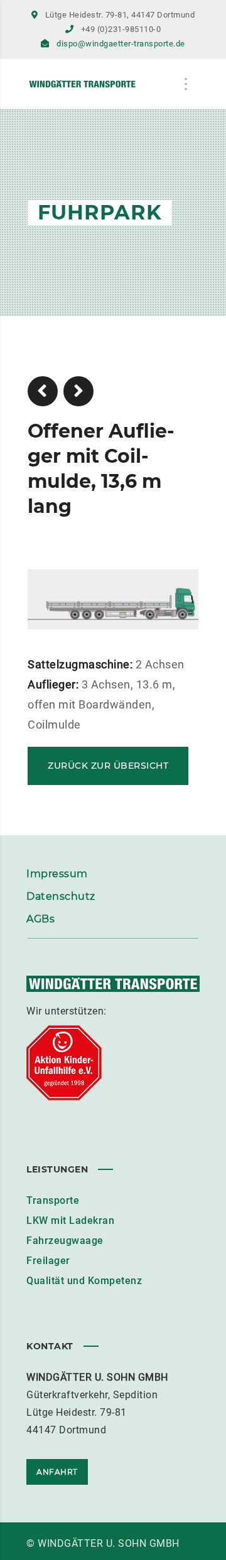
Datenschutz (60, 896)
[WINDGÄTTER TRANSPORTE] (96, 84)
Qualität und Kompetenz (84, 1281)
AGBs (40, 919)
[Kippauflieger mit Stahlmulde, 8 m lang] (78, 391)
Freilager (48, 1261)
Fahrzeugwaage (65, 1240)
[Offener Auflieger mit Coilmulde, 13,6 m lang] (113, 620)
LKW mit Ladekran (70, 1220)
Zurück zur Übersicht (108, 765)
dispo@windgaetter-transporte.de (120, 43)
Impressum (57, 874)
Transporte (52, 1200)
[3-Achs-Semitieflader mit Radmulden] (43, 391)
